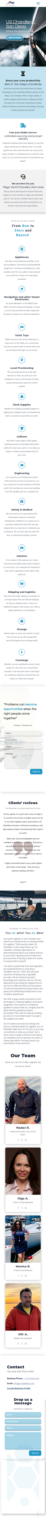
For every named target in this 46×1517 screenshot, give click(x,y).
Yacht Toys (22, 335)
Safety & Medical (21, 509)
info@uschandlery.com (24, 1383)
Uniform (22, 436)
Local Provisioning (21, 368)
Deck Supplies (22, 404)
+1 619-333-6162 (31, 1378)
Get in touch (15, 38)
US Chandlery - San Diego (21, 24)
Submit (36, 771)
